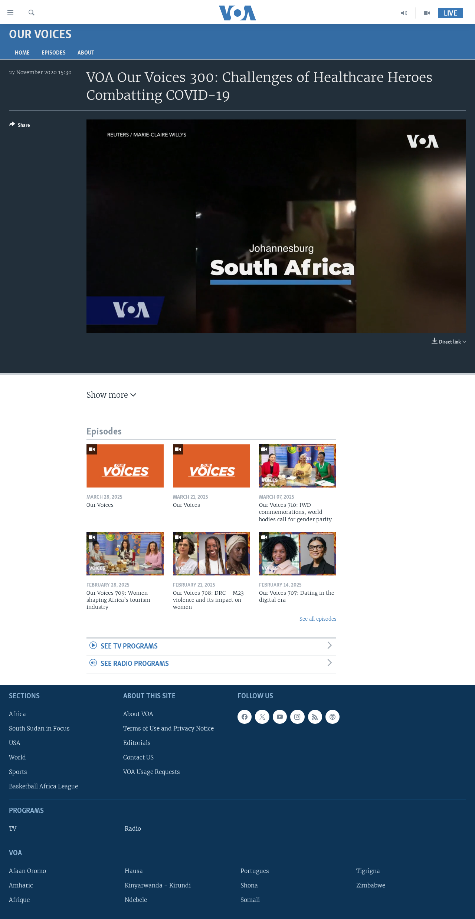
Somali (250, 899)
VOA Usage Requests (151, 771)
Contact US (138, 757)
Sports (18, 771)
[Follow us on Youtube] (280, 716)
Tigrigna (368, 870)
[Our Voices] (125, 466)
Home (22, 53)
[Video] (427, 13)
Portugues (254, 870)
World (17, 757)
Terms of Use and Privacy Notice (168, 728)
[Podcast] (332, 716)
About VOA (138, 713)
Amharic (21, 885)
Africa (17, 713)
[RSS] (315, 716)
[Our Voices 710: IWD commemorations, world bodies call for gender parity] (297, 466)
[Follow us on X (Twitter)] (262, 716)
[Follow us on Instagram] (297, 716)
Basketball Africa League (43, 786)
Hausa (134, 870)
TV (12, 828)
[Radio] (404, 13)
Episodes (54, 53)
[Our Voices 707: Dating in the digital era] (297, 553)
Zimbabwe (370, 885)
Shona (249, 885)
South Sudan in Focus (39, 728)
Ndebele (136, 899)
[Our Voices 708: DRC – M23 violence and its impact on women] (211, 553)
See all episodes (317, 619)
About (86, 53)
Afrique (19, 899)
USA (14, 742)
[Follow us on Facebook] (245, 716)
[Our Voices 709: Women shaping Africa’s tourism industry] (125, 553)
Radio (133, 828)
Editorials (137, 742)
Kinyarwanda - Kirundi (158, 885)
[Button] (19, 126)
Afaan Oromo (27, 870)
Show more (108, 395)
